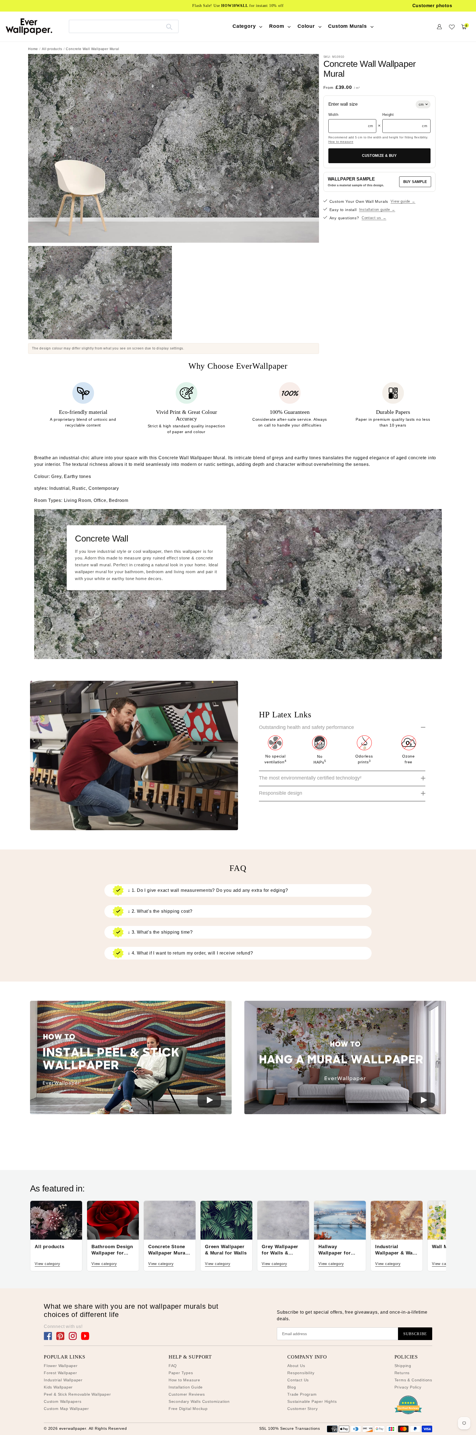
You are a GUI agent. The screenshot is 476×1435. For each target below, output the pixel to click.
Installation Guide (186, 1387)
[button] (131, 1058)
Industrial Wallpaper (63, 1380)
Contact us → (374, 218)
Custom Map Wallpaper (66, 1408)
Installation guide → (377, 209)
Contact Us (298, 1380)
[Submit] (169, 26)
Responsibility (300, 1373)
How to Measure (184, 1380)
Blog (291, 1387)
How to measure (340, 141)
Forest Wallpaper (60, 1373)
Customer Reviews (187, 1394)
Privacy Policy (407, 1387)
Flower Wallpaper (61, 1365)
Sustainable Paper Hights (312, 1401)
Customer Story (302, 1408)
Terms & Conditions (413, 1380)
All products (52, 49)
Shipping (402, 1365)
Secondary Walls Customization (199, 1401)
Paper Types (181, 1373)
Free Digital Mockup (188, 1408)
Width (333, 115)
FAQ (173, 1365)
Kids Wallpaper (58, 1387)
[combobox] (123, 26)
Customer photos (432, 5)
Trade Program (302, 1394)
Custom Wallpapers (63, 1401)
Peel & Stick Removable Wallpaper (77, 1394)
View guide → (403, 201)
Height (388, 115)
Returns (402, 1373)
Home (33, 49)
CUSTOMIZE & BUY (379, 156)
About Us (296, 1365)
